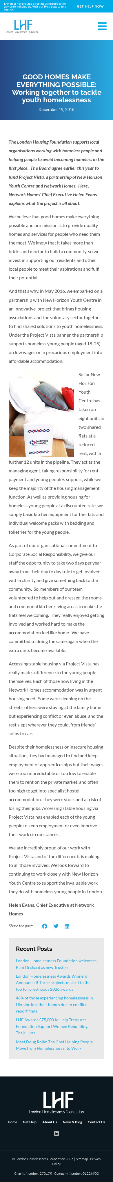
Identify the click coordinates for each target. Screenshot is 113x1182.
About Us (49, 1122)
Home (12, 1122)
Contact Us (96, 1122)
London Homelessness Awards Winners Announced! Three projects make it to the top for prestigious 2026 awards (53, 983)
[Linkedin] (56, 1133)
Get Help (30, 1122)
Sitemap (82, 1159)
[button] (44, 926)
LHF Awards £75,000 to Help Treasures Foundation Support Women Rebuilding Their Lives (52, 1026)
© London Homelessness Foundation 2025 (43, 1159)
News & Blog (72, 1122)
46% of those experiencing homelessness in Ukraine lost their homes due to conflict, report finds (54, 1004)
